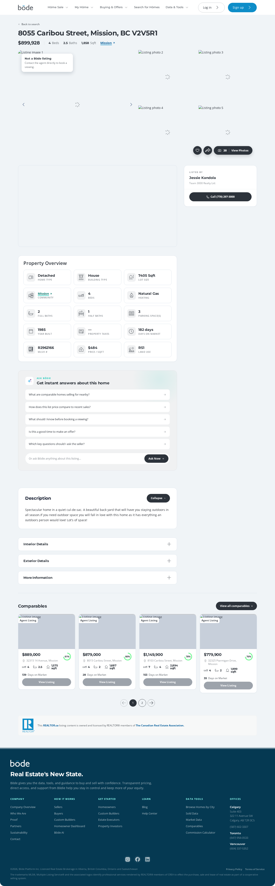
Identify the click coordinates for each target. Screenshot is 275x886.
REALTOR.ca (50, 725)
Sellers (58, 807)
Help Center (149, 813)
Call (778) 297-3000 (223, 197)
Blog (145, 807)
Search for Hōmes (147, 7)
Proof (13, 820)
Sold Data (192, 813)
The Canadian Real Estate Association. (160, 725)
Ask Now (154, 458)
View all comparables (234, 606)
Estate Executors (108, 820)
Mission (106, 43)
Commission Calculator (200, 832)
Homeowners (107, 807)
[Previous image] (24, 105)
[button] (24, 105)
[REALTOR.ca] (29, 725)
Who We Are (18, 813)
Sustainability (19, 832)
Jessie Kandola (202, 178)
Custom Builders (64, 820)
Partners (15, 826)
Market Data (194, 820)
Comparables (194, 826)
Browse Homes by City (200, 807)
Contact (15, 839)
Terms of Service (255, 869)
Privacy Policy (234, 869)
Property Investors (110, 826)
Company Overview (22, 807)
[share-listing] (207, 150)
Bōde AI (59, 832)
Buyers (58, 813)
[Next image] (131, 105)
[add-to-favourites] (197, 150)
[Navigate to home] (25, 7)
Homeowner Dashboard (69, 826)
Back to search (30, 24)
